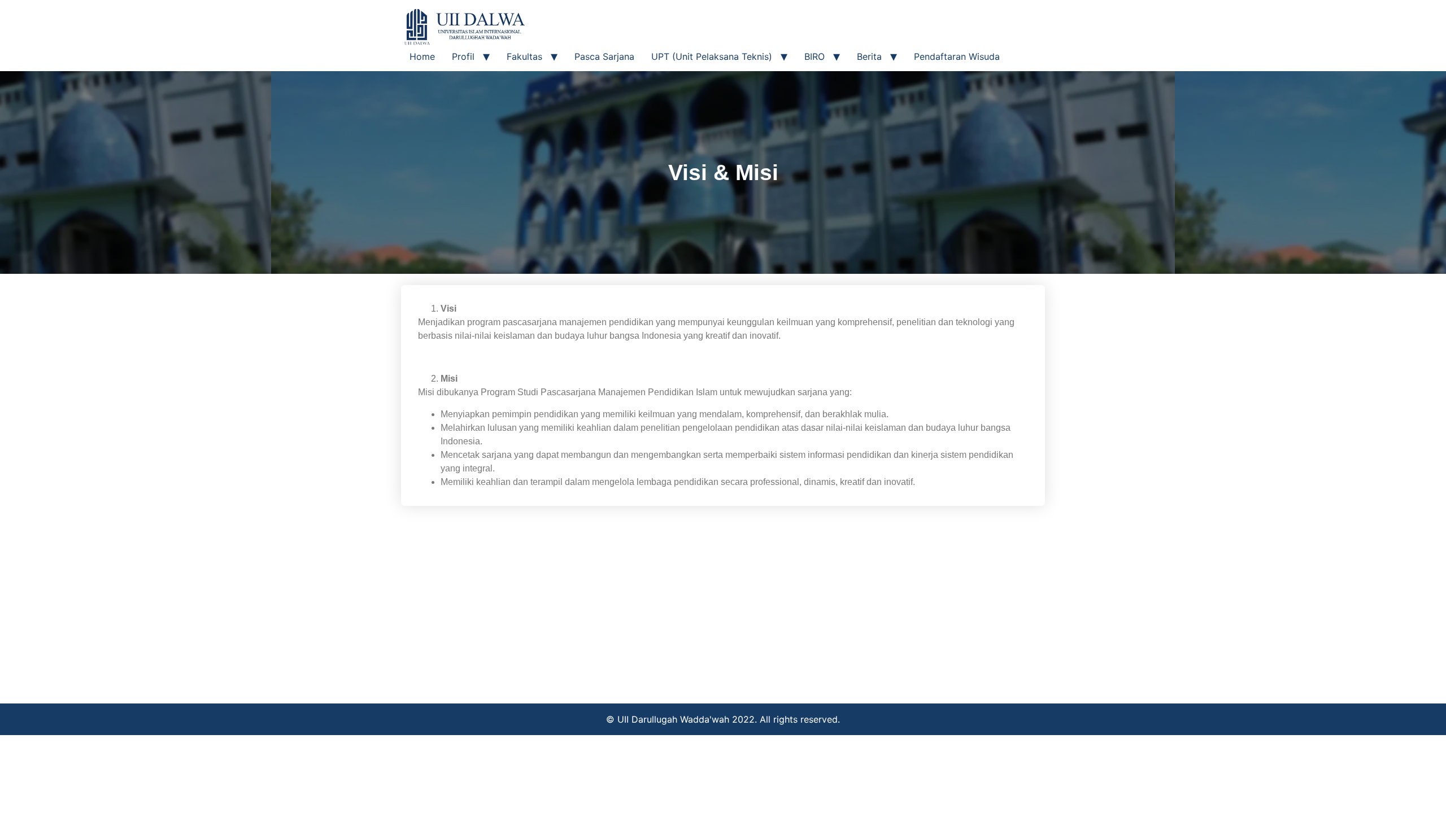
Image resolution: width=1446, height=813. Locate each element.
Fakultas (524, 56)
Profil (463, 56)
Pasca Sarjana (604, 56)
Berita (869, 56)
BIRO (814, 56)
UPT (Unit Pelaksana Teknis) (711, 56)
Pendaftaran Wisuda (957, 56)
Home (422, 56)
